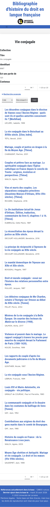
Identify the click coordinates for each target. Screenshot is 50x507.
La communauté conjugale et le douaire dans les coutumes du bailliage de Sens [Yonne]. (25, 405)
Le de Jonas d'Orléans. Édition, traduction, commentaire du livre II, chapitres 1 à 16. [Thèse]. (26, 214)
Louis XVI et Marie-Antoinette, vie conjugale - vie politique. (22, 389)
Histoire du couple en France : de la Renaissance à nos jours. (23, 438)
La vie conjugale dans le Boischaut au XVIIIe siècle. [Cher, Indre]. (24, 133)
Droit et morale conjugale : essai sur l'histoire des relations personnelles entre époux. (26, 281)
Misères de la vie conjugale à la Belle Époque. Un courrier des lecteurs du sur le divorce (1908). (24, 318)
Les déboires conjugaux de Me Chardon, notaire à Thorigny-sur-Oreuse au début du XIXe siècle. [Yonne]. (25, 299)
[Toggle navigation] (6, 26)
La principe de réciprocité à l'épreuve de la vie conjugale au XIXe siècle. (25, 248)
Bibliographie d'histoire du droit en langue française (25, 9)
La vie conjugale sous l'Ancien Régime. (25, 374)
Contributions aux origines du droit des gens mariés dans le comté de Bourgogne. (26, 423)
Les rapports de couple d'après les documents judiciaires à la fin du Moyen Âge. (25, 359)
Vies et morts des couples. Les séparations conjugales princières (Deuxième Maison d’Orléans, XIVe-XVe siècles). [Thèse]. (25, 192)
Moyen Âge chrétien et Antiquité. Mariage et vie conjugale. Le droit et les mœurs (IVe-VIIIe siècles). (26, 455)
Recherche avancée (12, 94)
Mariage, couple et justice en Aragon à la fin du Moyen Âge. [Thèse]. (26, 148)
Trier (34, 100)
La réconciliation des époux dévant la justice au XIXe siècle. (24, 233)
